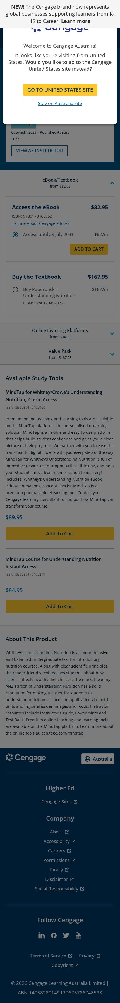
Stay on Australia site (60, 103)
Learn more (75, 21)
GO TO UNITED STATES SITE (60, 89)
